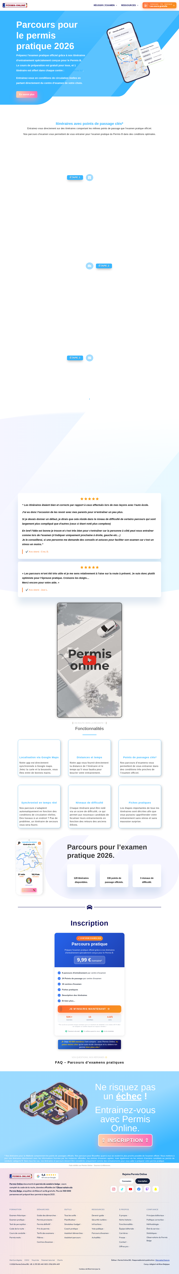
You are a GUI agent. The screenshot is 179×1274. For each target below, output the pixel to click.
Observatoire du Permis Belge (157, 1239)
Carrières (123, 1233)
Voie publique (97, 1228)
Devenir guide (98, 1215)
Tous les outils (70, 1215)
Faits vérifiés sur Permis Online (80, 1165)
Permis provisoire (44, 1219)
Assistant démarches (73, 1233)
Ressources (128, 5)
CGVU (26, 1260)
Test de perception (18, 1224)
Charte (60, 1260)
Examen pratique (17, 1219)
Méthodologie (153, 1224)
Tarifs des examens (45, 1233)
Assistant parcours (72, 1237)
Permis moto (15, 1237)
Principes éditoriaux (155, 1215)
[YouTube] (130, 1189)
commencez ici (74, 70)
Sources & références (102, 1165)
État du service (153, 1228)
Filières (40, 1237)
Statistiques (152, 1233)
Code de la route (17, 1228)
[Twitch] (147, 1189)
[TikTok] (122, 1189)
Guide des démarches (46, 1215)
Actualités (96, 1237)
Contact (122, 1242)
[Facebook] (139, 1189)
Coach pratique (71, 1228)
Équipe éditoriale (126, 1228)
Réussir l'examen (104, 5)
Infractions (96, 1224)
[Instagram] (113, 1189)
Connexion (126, 1181)
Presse (122, 1237)
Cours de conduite (17, 1233)
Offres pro (123, 1246)
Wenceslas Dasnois (162, 1260)
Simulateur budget (72, 1224)
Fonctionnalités (126, 1224)
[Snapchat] (155, 1189)
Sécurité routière (99, 1219)
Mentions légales (16, 1260)
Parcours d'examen (100, 1233)
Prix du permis (43, 1228)
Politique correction (155, 1219)
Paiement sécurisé (48, 1260)
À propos (123, 1215)
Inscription (142, 1181)
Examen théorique (18, 1215)
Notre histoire (125, 1219)
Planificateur (70, 1219)
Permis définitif (43, 1224)
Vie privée (35, 1260)
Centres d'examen (45, 1242)
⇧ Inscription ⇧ (125, 1140)
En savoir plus (26, 94)
